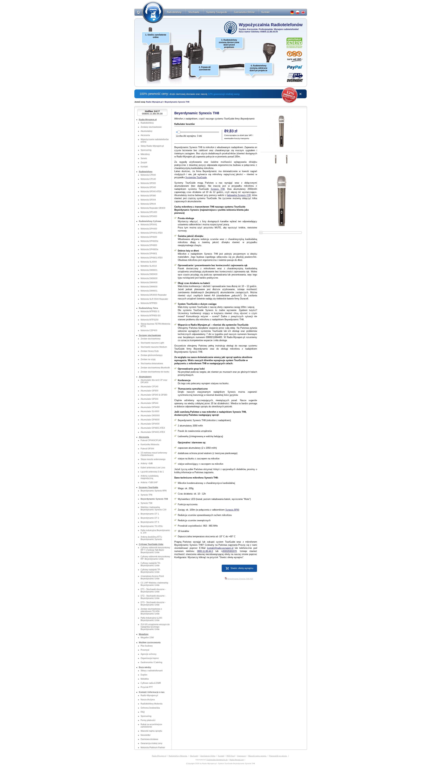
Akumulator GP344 (149, 399)
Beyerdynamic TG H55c (152, 526)
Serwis (144, 158)
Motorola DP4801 (149, 253)
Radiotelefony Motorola (151, 704)
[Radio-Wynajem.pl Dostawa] (295, 56)
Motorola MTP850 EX (151, 315)
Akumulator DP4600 (150, 419)
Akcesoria (145, 135)
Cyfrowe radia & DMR (151, 683)
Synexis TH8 (218, 189)
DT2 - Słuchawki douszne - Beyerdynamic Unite (153, 597)
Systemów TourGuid (195, 177)
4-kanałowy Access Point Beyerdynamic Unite (152, 577)
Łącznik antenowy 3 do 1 (152, 472)
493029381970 (229, 551)
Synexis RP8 (231, 509)
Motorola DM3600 (149, 278)
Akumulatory (146, 131)
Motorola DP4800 (149, 245)
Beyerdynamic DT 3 (150, 522)
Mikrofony (145, 154)
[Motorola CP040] (195, 53)
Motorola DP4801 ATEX (152, 257)
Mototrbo (145, 679)
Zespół (144, 162)
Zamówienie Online (244, 12)
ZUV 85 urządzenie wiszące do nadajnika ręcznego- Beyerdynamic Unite (155, 626)
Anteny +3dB (147, 463)
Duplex (144, 675)
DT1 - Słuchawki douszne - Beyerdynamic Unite (153, 590)
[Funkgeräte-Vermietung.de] (292, 13)
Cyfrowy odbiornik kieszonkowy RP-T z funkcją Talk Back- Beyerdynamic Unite (155, 550)
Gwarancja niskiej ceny (151, 743)
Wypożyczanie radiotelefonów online (155, 140)
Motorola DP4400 (149, 229)
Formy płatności (148, 720)
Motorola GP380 (148, 195)
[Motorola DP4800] (155, 64)
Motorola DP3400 (149, 216)
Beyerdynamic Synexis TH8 (177, 102)
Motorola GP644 (148, 204)
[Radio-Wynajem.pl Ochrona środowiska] (294, 43)
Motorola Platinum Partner (153, 747)
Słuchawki (193, 12)
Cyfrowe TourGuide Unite (151, 544)
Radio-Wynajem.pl (154, 102)
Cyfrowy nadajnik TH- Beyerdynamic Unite (151, 564)
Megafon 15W (147, 637)
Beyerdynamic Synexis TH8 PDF (240, 579)
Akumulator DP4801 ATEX (153, 428)
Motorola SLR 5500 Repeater (154, 299)
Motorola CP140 (148, 179)
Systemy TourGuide (148, 487)
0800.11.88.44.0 (205, 551)
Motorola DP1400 (149, 212)
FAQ (143, 712)
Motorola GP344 (148, 200)
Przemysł (145, 650)
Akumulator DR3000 (150, 415)
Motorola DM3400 (149, 274)
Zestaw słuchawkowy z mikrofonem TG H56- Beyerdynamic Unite (151, 611)
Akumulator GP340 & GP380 (154, 395)
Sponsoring (146, 150)
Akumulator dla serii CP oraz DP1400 (154, 381)
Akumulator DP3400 (150, 407)
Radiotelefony (174, 12)
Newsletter (146, 735)
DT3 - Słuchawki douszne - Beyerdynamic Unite (153, 603)
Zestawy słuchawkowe (151, 127)
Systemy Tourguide (216, 12)
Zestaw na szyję (148, 359)
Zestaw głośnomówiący (151, 355)
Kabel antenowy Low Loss (153, 467)
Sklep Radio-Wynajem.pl (152, 146)
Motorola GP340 (148, 187)
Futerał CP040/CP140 (151, 440)
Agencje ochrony (148, 654)
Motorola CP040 (148, 175)
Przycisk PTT (147, 687)
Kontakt (265, 12)
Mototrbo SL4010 (149, 266)
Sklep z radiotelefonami (152, 670)
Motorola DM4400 (149, 282)
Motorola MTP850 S (150, 311)
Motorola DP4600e (149, 241)
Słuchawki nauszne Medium (154, 347)
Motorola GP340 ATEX (151, 191)
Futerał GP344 (147, 448)
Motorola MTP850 (149, 303)
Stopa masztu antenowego (153, 459)
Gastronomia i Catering (151, 662)
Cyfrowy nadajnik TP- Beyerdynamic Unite (151, 570)
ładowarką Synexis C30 (239, 195)
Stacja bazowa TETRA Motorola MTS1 (155, 325)
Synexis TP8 (146, 495)
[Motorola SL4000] (175, 62)
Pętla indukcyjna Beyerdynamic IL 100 (155, 531)
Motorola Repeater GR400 (153, 208)
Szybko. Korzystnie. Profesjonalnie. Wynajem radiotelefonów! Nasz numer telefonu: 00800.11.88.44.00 (269, 30)
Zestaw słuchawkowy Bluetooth (155, 367)
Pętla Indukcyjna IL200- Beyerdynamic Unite (152, 619)
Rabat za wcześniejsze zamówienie (151, 725)
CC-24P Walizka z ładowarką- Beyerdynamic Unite (155, 584)
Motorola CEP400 (149, 330)
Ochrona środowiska (150, 708)
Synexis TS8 (146, 503)
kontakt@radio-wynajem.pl (220, 548)
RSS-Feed (231, 756)
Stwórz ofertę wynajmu (241, 568)
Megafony (143, 634)
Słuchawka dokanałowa (152, 363)
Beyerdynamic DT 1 (150, 514)
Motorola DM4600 (149, 286)
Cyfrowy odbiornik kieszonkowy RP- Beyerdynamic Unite (155, 557)
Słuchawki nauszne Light (152, 343)
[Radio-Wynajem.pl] (149, 13)
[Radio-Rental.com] (303, 13)
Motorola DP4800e (149, 249)
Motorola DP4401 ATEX (152, 233)
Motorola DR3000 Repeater (154, 295)
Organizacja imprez (150, 658)
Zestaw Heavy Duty (150, 351)
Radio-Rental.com (237, 760)
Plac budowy (147, 646)
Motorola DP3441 (149, 224)
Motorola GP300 (148, 183)
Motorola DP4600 (149, 237)
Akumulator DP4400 (150, 424)
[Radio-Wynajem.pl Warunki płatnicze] (295, 67)
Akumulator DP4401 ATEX (153, 432)
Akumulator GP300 (149, 391)
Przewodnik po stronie (278, 756)
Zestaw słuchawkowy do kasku (155, 372)
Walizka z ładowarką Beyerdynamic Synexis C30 (153, 508)
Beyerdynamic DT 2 (150, 518)
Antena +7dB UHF (149, 482)
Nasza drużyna (148, 699)
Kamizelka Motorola (150, 444)
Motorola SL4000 (149, 262)
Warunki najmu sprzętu (151, 731)
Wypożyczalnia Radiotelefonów (270, 24)
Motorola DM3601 (149, 270)
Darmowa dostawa (149, 739)
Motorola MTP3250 (149, 320)
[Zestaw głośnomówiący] (269, 52)
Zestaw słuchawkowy (150, 338)
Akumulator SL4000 (150, 411)
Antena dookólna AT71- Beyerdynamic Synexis (151, 538)
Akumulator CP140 (149, 386)
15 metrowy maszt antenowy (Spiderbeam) (154, 454)
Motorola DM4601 (149, 291)
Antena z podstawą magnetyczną (149, 477)
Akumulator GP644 (149, 403)
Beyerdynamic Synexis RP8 (154, 491)
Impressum (241, 756)
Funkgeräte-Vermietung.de (217, 760)
